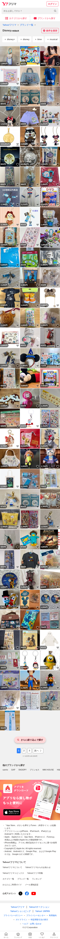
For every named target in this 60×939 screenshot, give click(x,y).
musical (53, 39)
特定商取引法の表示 (39, 919)
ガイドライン (21, 919)
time (39, 39)
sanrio (5, 770)
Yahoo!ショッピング (20, 911)
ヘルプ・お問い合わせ (31, 924)
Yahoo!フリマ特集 (35, 873)
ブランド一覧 (26, 25)
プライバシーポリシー (13, 915)
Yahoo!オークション (39, 907)
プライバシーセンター (35, 915)
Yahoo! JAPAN (42, 911)
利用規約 (53, 915)
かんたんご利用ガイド (12, 885)
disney (26, 39)
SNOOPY (22, 770)
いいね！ (17, 63)
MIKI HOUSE (48, 770)
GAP (13, 770)
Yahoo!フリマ (9, 25)
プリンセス (34, 770)
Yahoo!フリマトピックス (13, 873)
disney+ (11, 39)
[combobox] (30, 11)
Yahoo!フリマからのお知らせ (38, 867)
